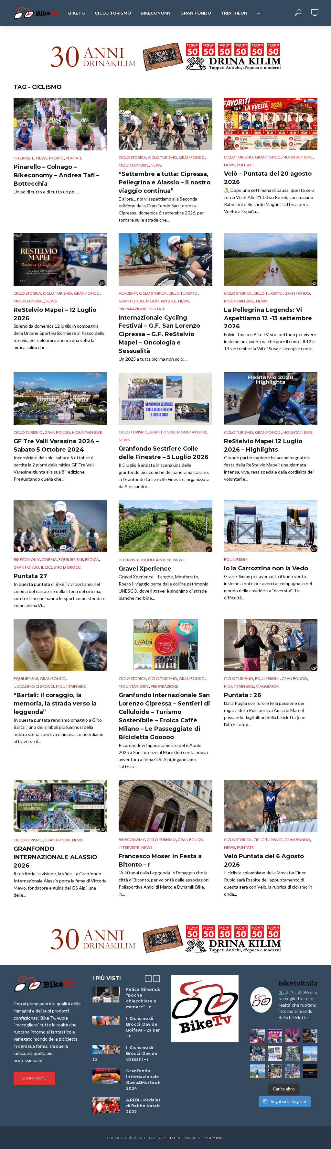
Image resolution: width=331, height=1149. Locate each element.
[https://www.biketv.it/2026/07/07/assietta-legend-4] (310, 1053)
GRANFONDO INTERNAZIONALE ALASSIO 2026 (55, 857)
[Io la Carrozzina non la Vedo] (270, 526)
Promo (56, 158)
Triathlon (234, 13)
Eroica (92, 559)
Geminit (215, 1138)
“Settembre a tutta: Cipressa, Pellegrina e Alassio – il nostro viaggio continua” (164, 182)
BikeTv (173, 1138)
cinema (49, 559)
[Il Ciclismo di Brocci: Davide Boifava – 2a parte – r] (106, 1020)
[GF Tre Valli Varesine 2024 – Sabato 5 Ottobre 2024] (60, 398)
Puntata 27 (30, 576)
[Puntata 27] (60, 526)
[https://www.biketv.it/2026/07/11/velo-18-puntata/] (292, 1036)
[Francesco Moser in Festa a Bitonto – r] (165, 806)
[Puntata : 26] (270, 645)
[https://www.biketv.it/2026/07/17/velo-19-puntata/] (275, 1036)
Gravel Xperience (145, 568)
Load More (165, 904)
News (41, 158)
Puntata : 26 (242, 695)
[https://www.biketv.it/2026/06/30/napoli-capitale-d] (292, 1071)
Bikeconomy (156, 13)
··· (258, 13)
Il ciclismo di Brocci (61, 567)
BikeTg (76, 13)
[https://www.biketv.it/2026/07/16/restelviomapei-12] (310, 1036)
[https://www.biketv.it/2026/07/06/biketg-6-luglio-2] (275, 1071)
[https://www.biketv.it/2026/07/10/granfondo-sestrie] (275, 1053)
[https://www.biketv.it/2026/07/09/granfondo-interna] (292, 1053)
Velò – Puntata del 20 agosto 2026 (268, 178)
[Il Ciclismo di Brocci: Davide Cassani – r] (106, 1049)
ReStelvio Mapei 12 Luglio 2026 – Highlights (263, 445)
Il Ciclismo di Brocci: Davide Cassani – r (141, 1053)
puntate (74, 158)
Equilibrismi (71, 559)
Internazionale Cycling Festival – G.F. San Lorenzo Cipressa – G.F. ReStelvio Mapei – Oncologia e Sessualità (159, 334)
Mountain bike (134, 165)
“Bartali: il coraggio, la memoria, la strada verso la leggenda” (55, 704)
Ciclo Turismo (113, 13)
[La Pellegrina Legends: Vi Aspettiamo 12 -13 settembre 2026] (270, 259)
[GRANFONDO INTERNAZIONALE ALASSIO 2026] (60, 806)
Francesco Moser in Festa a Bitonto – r (160, 860)
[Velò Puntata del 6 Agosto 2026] (270, 806)
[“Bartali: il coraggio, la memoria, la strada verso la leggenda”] (60, 645)
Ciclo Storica (132, 157)
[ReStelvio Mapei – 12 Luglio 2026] (60, 259)
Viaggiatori (268, 686)
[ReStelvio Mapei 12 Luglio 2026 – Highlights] (270, 398)
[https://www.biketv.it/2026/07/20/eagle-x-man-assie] (257, 1036)
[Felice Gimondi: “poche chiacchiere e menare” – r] (106, 994)
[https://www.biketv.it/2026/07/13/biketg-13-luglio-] (257, 1053)
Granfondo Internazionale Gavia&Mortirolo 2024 (144, 1079)
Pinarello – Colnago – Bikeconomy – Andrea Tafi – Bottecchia (56, 175)
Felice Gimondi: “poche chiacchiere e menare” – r (143, 998)
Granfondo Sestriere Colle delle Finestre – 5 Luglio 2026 (163, 453)
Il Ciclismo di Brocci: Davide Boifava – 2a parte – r (145, 1027)
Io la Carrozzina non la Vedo (266, 568)
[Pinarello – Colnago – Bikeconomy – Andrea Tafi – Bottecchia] (60, 124)
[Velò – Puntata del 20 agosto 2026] (270, 124)
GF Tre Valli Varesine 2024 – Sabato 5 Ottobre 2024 (56, 445)
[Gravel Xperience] (165, 526)
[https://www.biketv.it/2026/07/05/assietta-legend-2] (257, 1071)
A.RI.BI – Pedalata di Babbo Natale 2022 (144, 1106)
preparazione (132, 308)
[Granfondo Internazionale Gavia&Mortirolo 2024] (106, 1076)
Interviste (24, 158)
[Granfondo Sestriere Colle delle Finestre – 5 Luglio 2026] (165, 398)
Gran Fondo (195, 13)
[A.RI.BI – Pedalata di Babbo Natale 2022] (106, 1105)
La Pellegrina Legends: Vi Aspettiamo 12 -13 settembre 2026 (268, 318)
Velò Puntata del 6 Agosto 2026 (264, 860)
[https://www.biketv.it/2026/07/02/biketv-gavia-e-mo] (310, 1071)
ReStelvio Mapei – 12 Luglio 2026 (55, 314)
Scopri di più (34, 1078)
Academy (128, 293)
